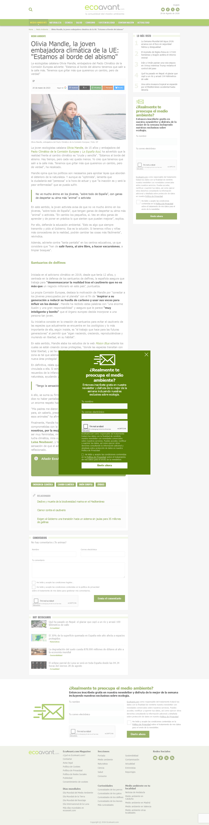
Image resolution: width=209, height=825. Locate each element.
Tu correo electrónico (93, 411)
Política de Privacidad (91, 450)
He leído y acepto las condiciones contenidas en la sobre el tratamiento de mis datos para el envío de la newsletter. (104, 457)
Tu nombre (87, 401)
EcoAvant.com (88, 433)
